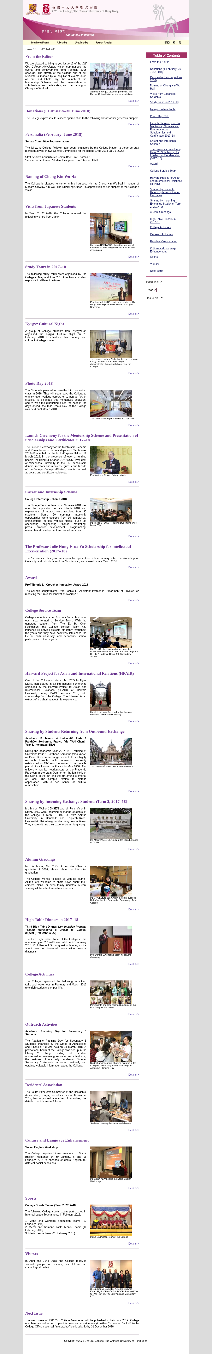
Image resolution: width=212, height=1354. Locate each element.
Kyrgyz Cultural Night (163, 109)
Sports (154, 256)
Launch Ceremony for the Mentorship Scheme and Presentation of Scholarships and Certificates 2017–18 (165, 129)
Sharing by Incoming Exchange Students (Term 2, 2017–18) (165, 203)
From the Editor (159, 61)
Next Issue (156, 270)
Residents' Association (163, 241)
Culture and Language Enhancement (163, 250)
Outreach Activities (161, 234)
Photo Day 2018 (159, 116)
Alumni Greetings (160, 212)
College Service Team (163, 170)
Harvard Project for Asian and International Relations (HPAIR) (166, 181)
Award (154, 163)
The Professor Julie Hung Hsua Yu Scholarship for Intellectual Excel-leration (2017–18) (165, 154)
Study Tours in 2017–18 (164, 102)
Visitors (154, 263)
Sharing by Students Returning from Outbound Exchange (165, 192)
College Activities (160, 227)
